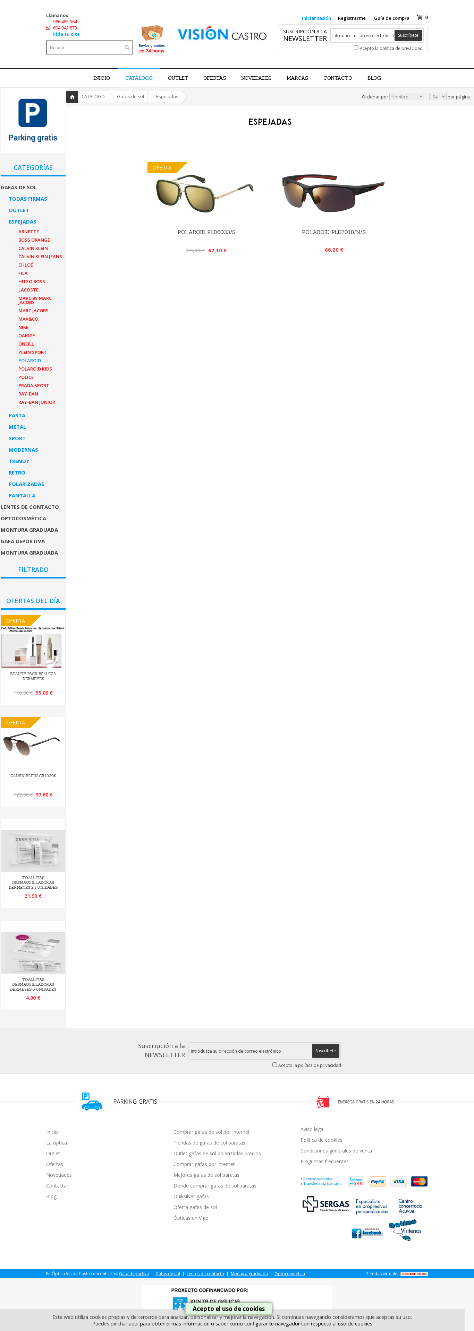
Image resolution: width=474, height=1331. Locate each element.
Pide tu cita (66, 34)
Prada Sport (33, 385)
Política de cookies (321, 1140)
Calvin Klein (33, 248)
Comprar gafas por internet (204, 1164)
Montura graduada (29, 529)
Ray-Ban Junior (36, 402)
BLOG (374, 78)
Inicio (101, 78)
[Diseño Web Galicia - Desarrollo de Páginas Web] (414, 1274)
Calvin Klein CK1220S (33, 775)
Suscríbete (408, 35)
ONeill (26, 344)
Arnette (28, 231)
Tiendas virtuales (382, 1274)
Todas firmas (28, 198)
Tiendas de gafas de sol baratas (209, 1142)
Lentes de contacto (30, 506)
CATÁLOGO (139, 78)
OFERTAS (214, 78)
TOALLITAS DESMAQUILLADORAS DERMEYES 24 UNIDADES (33, 882)
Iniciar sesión (316, 18)
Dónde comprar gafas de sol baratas (214, 1185)
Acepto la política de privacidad (391, 48)
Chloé (25, 265)
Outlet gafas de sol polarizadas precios (217, 1153)
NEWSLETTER (305, 38)
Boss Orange (34, 240)
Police (26, 377)
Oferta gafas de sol (195, 1207)
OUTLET (178, 78)
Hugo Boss (31, 281)
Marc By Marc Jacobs (35, 300)
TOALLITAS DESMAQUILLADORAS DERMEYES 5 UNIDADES (33, 984)
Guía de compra (391, 18)
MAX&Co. (28, 319)
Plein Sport (32, 352)
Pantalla (22, 495)
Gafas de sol (19, 187)
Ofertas (54, 1164)
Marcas (297, 78)
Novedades (59, 1175)
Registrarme (352, 18)
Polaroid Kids (35, 369)
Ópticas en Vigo (191, 1218)
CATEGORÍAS (33, 167)
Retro (17, 472)
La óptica (56, 1142)
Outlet (19, 210)
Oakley (26, 335)
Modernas (23, 449)
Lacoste (28, 290)
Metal (17, 426)
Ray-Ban (28, 394)
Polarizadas (26, 483)
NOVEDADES (256, 78)
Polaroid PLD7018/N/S (334, 232)
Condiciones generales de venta (336, 1150)
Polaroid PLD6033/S (207, 232)
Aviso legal (312, 1129)
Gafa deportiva (23, 541)
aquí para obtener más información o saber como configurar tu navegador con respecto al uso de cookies (250, 1323)
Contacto (337, 78)
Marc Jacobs (33, 310)
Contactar (57, 1185)
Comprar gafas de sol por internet (211, 1132)
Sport (17, 438)
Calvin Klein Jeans (40, 256)
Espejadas (22, 221)
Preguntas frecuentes (325, 1161)
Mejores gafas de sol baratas (206, 1175)
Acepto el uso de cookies (229, 1309)
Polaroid (29, 360)
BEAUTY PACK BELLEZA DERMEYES (33, 676)
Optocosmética (23, 518)
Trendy (19, 461)
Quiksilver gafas (191, 1196)
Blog (51, 1196)
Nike (23, 327)
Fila (23, 273)
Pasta (17, 415)
